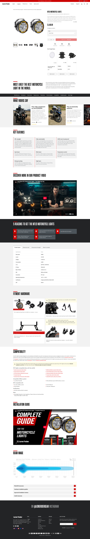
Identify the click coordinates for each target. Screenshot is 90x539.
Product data (43, 95)
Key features (23, 95)
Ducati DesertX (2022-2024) (19, 371)
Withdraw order (40, 528)
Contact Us (40, 519)
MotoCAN (16, 359)
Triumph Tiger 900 (17, 374)
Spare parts (36, 3)
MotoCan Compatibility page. (41, 360)
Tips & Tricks (40, 527)
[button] (62, 9)
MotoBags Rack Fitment (42, 525)
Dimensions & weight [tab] (36, 247)
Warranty (39, 521)
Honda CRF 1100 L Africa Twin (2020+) (53, 376)
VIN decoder (29, 360)
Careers (50, 520)
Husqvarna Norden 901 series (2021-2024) (54, 373)
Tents (31, 3)
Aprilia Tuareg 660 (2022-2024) (20, 369)
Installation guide (63, 95)
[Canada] (18, 528)
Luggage (19, 3)
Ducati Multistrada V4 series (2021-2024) (54, 371)
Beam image (70, 95)
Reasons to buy (36, 95)
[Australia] (16, 528)
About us (50, 519)
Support (77, 3)
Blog (49, 521)
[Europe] (20, 528)
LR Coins (39, 524)
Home (14, 9)
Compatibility (56, 95)
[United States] (14, 528)
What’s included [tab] (46, 247)
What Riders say (16, 95)
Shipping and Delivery (41, 520)
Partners (50, 523)
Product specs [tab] (17, 247)
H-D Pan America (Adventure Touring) (21, 373)
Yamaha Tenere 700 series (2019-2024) (21, 376)
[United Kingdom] (23, 528)
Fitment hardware (49, 95)
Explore (72, 3)
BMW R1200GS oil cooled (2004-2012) (53, 369)
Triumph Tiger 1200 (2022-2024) (52, 374)
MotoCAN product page (69, 357)
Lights (13, 3)
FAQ (38, 523)
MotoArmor (25, 3)
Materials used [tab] (26, 247)
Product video (29, 95)
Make (49, 31)
